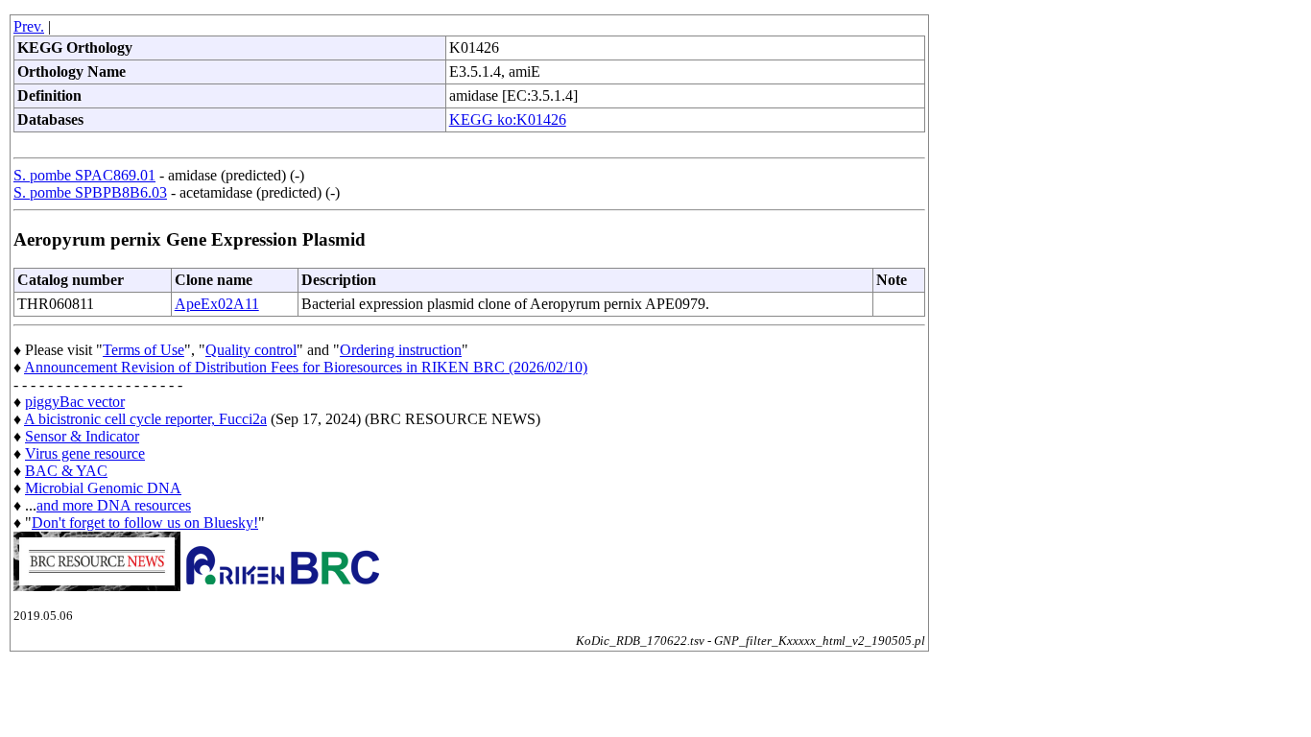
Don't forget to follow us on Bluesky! (145, 522)
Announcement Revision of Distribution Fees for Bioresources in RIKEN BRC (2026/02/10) (305, 367)
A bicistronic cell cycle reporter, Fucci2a (145, 419)
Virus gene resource (85, 453)
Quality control (251, 350)
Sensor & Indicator (82, 436)
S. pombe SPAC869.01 (84, 175)
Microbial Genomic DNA (103, 488)
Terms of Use (143, 350)
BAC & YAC (66, 471)
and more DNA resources (113, 505)
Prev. (28, 26)
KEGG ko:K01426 (507, 119)
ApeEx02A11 (217, 304)
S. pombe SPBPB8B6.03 (90, 192)
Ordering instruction (401, 350)
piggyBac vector (75, 401)
